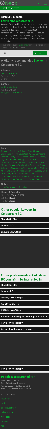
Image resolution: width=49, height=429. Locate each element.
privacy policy (7, 412)
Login (38, 3)
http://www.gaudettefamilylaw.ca (15, 187)
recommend (40, 53)
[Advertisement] (24, 119)
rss (2, 425)
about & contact (8, 407)
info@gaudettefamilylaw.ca (12, 92)
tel (9, 87)
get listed (5, 416)
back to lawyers (11, 7)
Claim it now (24, 45)
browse (4, 421)
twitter (4, 403)
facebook (5, 398)
